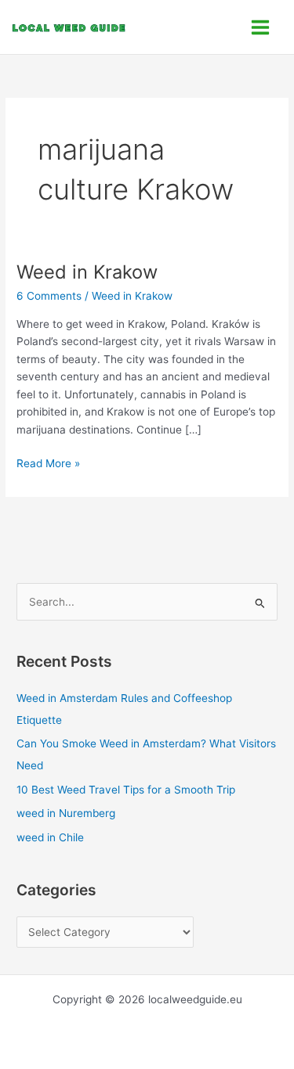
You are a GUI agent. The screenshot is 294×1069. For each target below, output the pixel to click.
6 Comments (49, 296)
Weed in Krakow (87, 272)
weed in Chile (50, 837)
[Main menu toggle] (260, 27)
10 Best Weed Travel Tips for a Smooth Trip (125, 789)
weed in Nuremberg (65, 813)
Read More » (48, 462)
